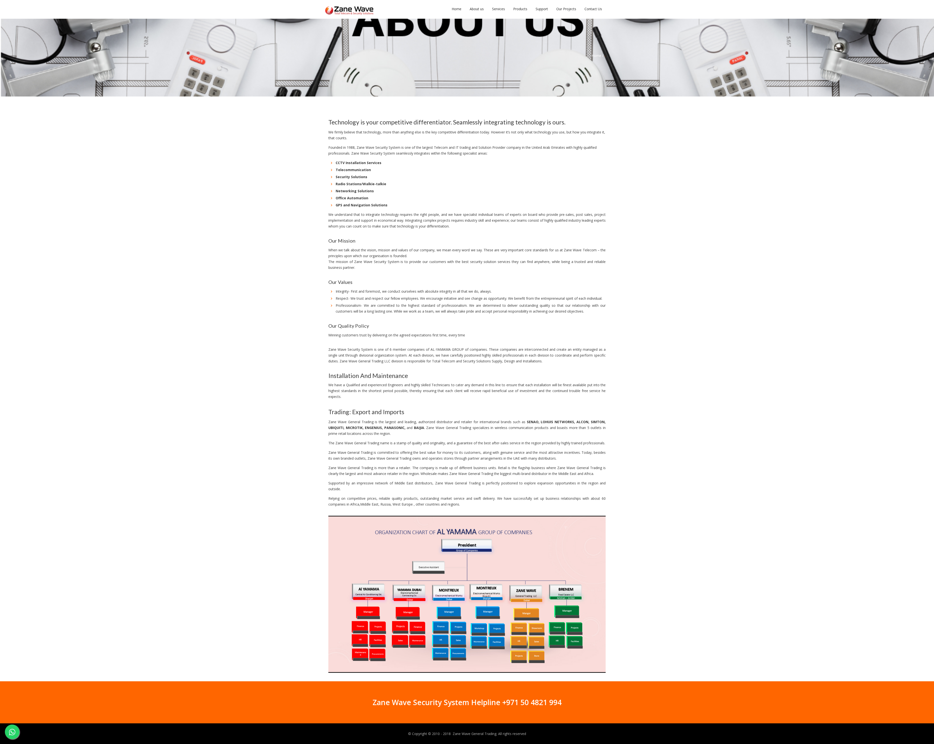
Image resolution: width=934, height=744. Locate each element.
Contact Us (593, 9)
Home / (597, 55)
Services (498, 9)
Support (542, 9)
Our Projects (566, 9)
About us (477, 9)
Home (456, 9)
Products (520, 9)
